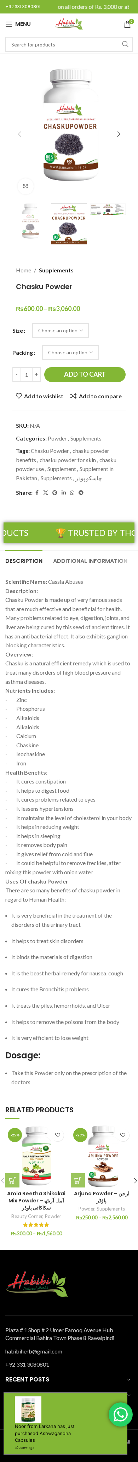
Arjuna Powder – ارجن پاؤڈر (102, 1197)
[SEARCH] (125, 44)
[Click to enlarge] (26, 186)
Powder (57, 438)
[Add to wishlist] (57, 1135)
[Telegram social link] (81, 493)
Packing (22, 352)
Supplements (56, 270)
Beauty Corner (26, 1216)
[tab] (23, 560)
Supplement (61, 468)
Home (23, 270)
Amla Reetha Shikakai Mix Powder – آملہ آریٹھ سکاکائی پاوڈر (36, 1200)
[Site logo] (69, 23)
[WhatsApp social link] (72, 493)
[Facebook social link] (37, 493)
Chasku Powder (50, 450)
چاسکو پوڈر (88, 478)
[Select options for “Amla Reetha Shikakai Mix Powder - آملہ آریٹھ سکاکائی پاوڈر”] (12, 1180)
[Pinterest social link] (54, 493)
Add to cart (85, 374)
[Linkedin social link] (63, 493)
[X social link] (45, 493)
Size (17, 330)
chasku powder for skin (68, 459)
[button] (19, 134)
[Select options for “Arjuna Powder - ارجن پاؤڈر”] (78, 1180)
